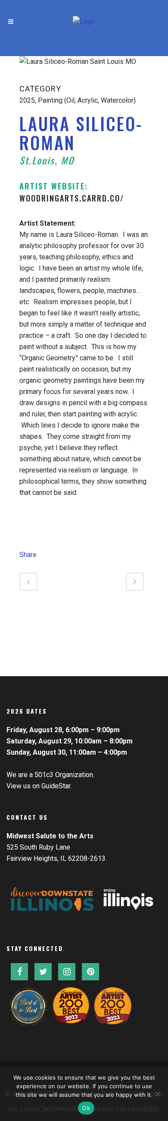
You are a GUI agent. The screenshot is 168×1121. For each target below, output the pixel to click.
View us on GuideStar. (39, 786)
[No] (157, 1094)
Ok (86, 1108)
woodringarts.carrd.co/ (71, 198)
